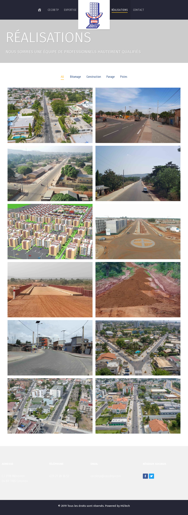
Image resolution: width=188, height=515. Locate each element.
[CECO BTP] (94, 15)
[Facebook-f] (145, 476)
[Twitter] (151, 476)
